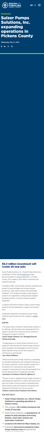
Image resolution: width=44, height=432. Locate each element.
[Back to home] (11, 5)
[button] (39, 5)
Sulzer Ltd (25, 274)
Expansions (6, 14)
